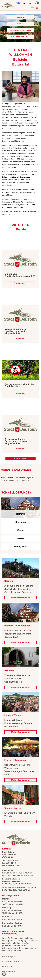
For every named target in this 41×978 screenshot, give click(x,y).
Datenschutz (8, 971)
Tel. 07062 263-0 (10, 860)
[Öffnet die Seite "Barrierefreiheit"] (30, 3)
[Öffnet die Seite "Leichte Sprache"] (24, 3)
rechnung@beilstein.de (22, 875)
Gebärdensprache (11, 961)
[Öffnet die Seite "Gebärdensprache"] (18, 3)
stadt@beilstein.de (10, 865)
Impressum (7, 966)
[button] (32, 7)
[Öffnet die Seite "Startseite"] (8, 5)
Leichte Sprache (10, 956)
